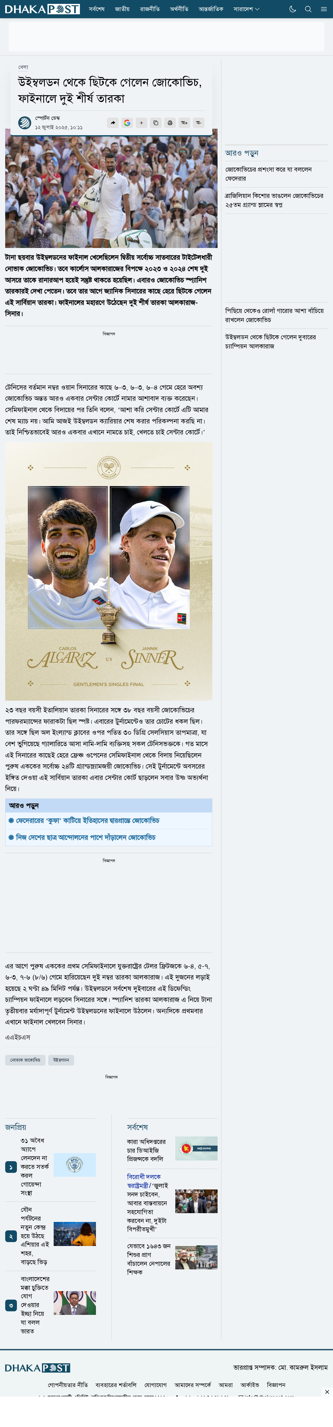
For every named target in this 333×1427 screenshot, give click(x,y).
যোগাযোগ (155, 1384)
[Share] (113, 123)
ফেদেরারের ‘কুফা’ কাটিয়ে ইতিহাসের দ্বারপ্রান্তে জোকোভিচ (87, 820)
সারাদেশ (243, 9)
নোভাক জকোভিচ (25, 1060)
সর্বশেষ (97, 9)
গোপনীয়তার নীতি (68, 1384)
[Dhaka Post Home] (37, 1368)
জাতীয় (122, 9)
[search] (308, 9)
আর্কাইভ (250, 1384)
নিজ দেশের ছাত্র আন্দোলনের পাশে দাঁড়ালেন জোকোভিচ (86, 837)
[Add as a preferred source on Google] (127, 123)
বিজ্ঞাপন (276, 1384)
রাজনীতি (150, 9)
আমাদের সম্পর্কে (193, 1384)
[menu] (322, 9)
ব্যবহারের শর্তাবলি (116, 1384)
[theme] (293, 9)
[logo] (42, 9)
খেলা (23, 67)
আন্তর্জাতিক (211, 9)
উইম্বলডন (61, 1060)
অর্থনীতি (179, 9)
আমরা (226, 1384)
